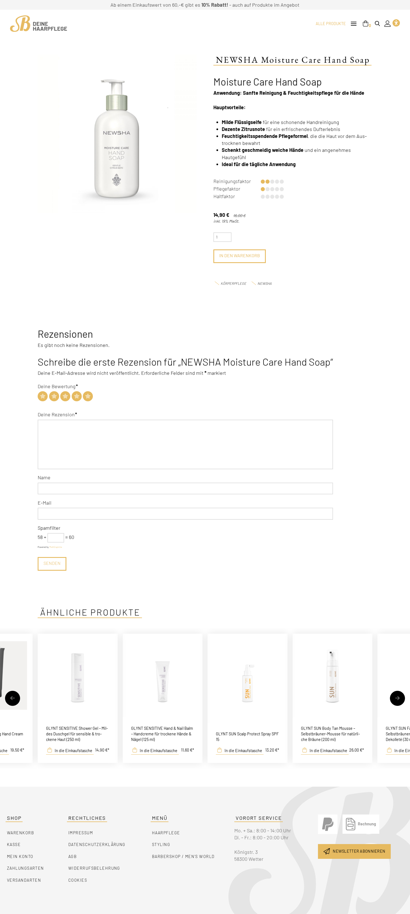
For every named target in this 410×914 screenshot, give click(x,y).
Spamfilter (49, 528)
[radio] (43, 396)
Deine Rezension (57, 414)
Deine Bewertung (58, 386)
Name (44, 477)
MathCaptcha (55, 547)
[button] (353, 24)
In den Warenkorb (239, 255)
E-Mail (44, 503)
